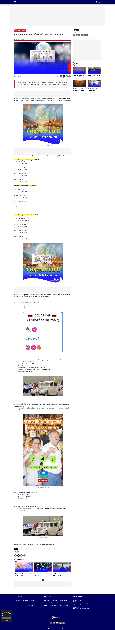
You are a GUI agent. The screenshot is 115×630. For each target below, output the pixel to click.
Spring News (29, 603)
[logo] (16, 2)
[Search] (96, 2)
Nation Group (25, 600)
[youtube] (80, 35)
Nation (23, 603)
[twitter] (64, 76)
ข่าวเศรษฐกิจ (47, 605)
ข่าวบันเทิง (66, 600)
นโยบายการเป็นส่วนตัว (63, 605)
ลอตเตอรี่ (47, 548)
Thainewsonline (18, 605)
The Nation (17, 600)
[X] (77, 35)
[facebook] (61, 76)
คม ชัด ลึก (31, 600)
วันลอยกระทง (65, 548)
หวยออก (52, 548)
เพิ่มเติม (3, 615)
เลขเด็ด (32, 548)
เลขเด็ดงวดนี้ (58, 548)
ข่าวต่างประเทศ (62, 603)
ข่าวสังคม (61, 600)
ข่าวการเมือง (55, 600)
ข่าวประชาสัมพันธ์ (54, 605)
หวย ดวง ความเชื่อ (21, 39)
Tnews (25, 605)
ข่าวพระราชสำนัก (47, 600)
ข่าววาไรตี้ (56, 603)
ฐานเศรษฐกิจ (30, 605)
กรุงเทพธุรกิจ (18, 603)
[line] (66, 76)
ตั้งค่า (7, 620)
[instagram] (86, 35)
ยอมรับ (6, 618)
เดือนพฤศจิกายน (25, 548)
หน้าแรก (15, 39)
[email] (69, 76)
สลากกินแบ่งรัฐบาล (39, 548)
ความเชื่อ (17, 551)
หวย (20, 548)
